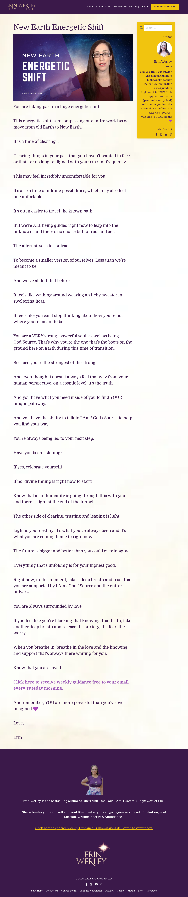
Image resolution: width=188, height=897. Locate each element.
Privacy (110, 890)
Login (145, 6)
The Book (151, 890)
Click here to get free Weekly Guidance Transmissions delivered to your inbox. (94, 828)
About (99, 6)
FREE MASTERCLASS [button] (165, 7)
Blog (137, 6)
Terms (121, 890)
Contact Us (52, 890)
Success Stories (123, 6)
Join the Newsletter (91, 890)
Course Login (68, 890)
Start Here (37, 890)
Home (90, 6)
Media (131, 890)
